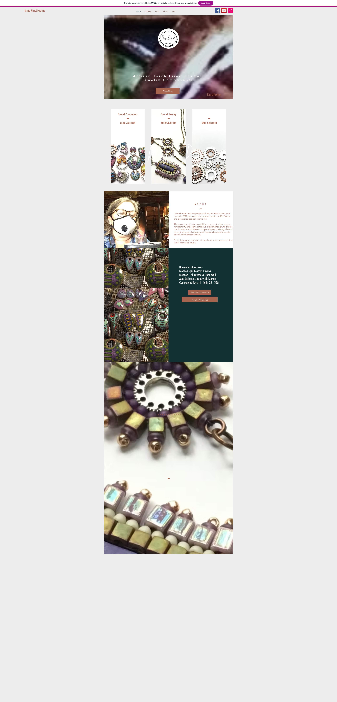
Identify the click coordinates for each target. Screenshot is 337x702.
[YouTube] (224, 10)
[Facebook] (217, 10)
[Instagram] (230, 10)
